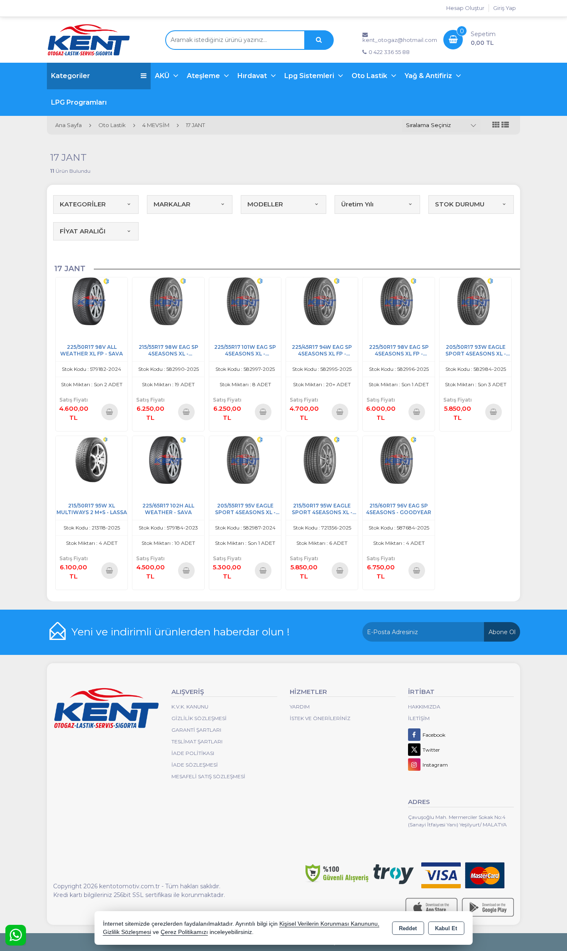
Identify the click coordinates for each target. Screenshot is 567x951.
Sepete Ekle (110, 411)
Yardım (300, 706)
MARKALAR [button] (172, 204)
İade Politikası (192, 753)
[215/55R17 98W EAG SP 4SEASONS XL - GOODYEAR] (168, 300)
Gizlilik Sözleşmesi (199, 718)
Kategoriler (70, 76)
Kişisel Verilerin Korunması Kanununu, (329, 924)
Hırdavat (253, 76)
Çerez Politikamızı (184, 932)
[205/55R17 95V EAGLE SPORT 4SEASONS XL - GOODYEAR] (245, 459)
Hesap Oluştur (465, 8)
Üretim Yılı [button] (357, 204)
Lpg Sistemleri (310, 76)
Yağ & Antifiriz (429, 76)
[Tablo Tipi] (505, 125)
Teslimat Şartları (196, 741)
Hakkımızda (424, 706)
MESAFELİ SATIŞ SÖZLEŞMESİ (208, 776)
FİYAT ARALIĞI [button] (82, 231)
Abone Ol (502, 632)
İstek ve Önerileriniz (320, 718)
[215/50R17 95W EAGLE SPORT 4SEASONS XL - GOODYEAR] (322, 459)
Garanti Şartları (196, 730)
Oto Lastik (370, 76)
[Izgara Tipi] (496, 125)
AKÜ (163, 76)
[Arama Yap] (318, 40)
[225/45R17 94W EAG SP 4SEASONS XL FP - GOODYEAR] (322, 300)
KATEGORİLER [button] (83, 204)
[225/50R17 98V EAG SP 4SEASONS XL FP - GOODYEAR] (399, 300)
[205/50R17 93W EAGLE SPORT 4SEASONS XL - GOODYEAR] (475, 300)
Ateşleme (204, 76)
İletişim (419, 718)
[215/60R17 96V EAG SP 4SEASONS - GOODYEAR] (399, 459)
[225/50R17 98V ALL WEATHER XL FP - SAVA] (91, 300)
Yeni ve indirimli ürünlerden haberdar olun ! (180, 631)
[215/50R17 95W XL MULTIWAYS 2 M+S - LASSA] (91, 459)
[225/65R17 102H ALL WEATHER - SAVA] (168, 459)
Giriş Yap (504, 8)
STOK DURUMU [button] (459, 204)
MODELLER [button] (265, 204)
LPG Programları (79, 102)
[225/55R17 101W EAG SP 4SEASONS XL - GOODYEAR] (245, 300)
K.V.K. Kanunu (189, 706)
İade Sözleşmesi (194, 765)
